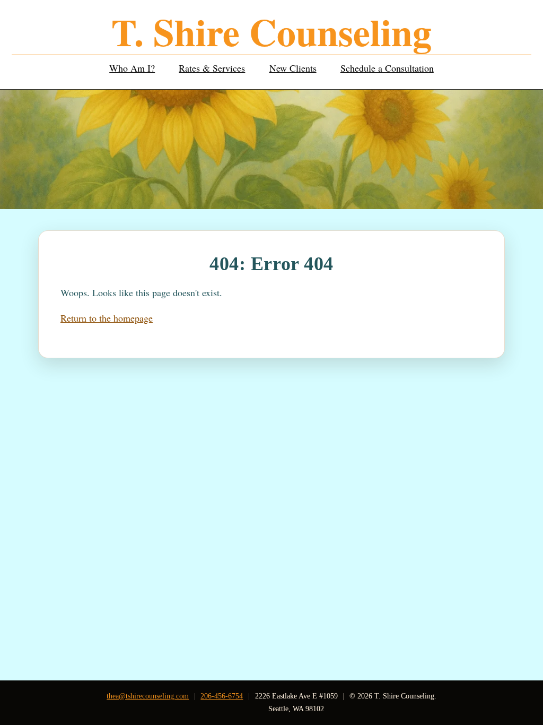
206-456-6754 (221, 696)
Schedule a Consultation (387, 68)
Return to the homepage (106, 318)
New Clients (293, 68)
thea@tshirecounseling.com (148, 696)
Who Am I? (132, 68)
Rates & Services (212, 68)
